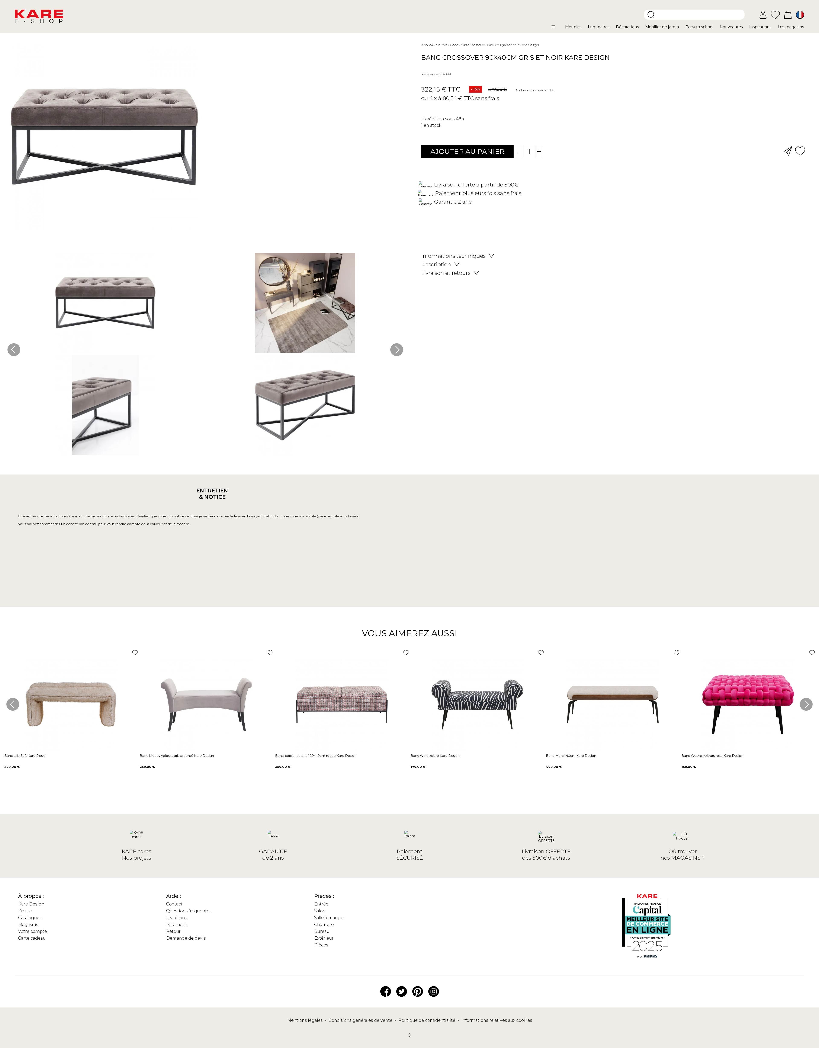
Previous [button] (13, 349)
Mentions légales (305, 1020)
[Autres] (557, 29)
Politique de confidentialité (427, 1020)
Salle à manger (329, 917)
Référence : (430, 74)
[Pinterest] (417, 991)
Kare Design (31, 904)
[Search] (651, 15)
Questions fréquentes (189, 910)
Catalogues (30, 917)
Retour (173, 931)
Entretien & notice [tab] (212, 493)
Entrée (321, 904)
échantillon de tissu (81, 524)
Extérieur (324, 938)
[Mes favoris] (775, 14)
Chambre (324, 924)
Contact (174, 904)
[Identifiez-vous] (763, 15)
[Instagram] (433, 991)
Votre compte (32, 931)
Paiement (176, 924)
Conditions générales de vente (361, 1020)
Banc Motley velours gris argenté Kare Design (177, 756)
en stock (432, 125)
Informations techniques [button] (453, 256)
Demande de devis (186, 938)
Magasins (28, 924)
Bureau (322, 931)
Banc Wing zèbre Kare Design (435, 756)
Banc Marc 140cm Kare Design (571, 756)
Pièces (321, 945)
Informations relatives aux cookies (496, 1020)
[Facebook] (385, 991)
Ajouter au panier (467, 151)
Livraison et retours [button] (445, 273)
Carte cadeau (32, 938)
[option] (205, 355)
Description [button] (436, 264)
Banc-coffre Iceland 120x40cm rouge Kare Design (315, 756)
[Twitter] (401, 991)
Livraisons (176, 917)
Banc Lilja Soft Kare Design (26, 756)
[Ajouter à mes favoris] (800, 150)
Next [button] (396, 349)
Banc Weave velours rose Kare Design (712, 756)
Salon (319, 910)
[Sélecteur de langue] (800, 15)
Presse (25, 910)
